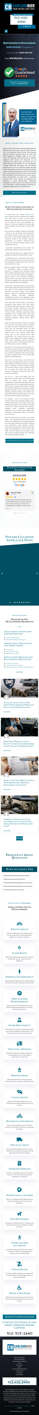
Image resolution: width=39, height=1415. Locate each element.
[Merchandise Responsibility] (19, 993)
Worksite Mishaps (19, 1169)
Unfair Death (19, 1269)
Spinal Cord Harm (19, 1293)
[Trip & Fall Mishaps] (19, 1043)
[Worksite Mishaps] (19, 1163)
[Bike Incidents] (19, 923)
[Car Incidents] (19, 1092)
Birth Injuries (19, 1075)
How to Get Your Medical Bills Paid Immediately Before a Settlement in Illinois (19, 782)
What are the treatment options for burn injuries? (18, 886)
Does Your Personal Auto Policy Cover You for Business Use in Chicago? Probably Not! (19, 743)
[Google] (28, 26)
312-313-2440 (19, 1333)
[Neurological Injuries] (19, 1189)
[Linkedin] (25, 26)
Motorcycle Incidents (19, 1121)
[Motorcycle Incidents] (19, 1115)
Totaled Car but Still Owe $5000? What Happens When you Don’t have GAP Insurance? (19, 705)
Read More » (7, 711)
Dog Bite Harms (19, 1219)
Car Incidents (19, 1097)
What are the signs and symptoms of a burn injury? (18, 882)
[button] (6, 31)
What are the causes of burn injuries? (14, 879)
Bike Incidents (19, 929)
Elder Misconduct (19, 1025)
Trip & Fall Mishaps (19, 1049)
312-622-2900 (21, 20)
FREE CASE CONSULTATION (19, 1380)
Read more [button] (8, 508)
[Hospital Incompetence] (19, 971)
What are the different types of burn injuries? (17, 875)
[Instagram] (30, 26)
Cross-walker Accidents (19, 1244)
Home (6, 1406)
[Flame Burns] (19, 947)
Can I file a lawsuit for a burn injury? (14, 889)
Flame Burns (19, 953)
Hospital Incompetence (20, 977)
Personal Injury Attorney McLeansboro (20, 1406)
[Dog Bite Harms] (19, 1213)
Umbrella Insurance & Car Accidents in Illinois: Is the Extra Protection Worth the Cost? (18, 823)
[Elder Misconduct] (19, 1019)
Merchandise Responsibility (19, 1000)
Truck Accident (19, 1145)
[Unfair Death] (19, 1264)
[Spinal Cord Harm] (19, 1287)
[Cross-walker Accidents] (19, 1237)
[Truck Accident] (19, 1139)
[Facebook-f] (23, 26)
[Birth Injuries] (19, 1070)
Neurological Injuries (19, 1195)
